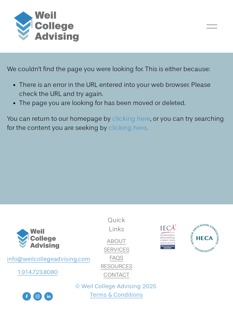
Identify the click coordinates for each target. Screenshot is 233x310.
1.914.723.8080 (38, 272)
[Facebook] (26, 296)
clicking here (131, 118)
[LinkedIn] (48, 296)
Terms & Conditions (116, 294)
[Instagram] (37, 296)
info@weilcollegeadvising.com (48, 259)
